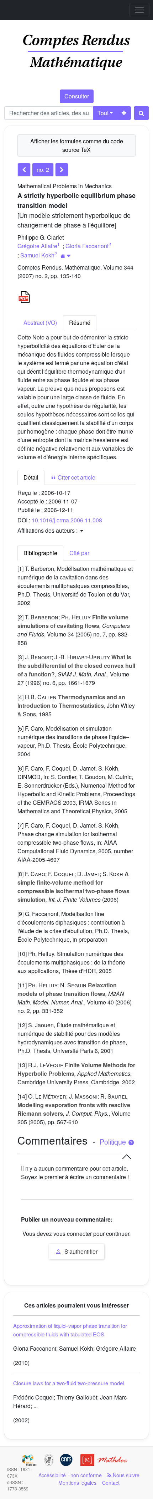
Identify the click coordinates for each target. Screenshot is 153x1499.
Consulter (76, 96)
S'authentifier (80, 1251)
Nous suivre (125, 1475)
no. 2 (43, 169)
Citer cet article (75, 477)
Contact (111, 1482)
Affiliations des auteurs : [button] (48, 530)
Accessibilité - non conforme (70, 1475)
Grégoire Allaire (37, 246)
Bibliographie (40, 553)
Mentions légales (77, 1482)
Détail (30, 477)
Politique (114, 1142)
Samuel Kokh (37, 255)
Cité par (79, 553)
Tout (103, 113)
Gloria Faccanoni (87, 246)
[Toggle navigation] (139, 10)
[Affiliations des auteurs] (65, 255)
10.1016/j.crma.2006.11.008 (67, 520)
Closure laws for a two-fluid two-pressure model (68, 1383)
